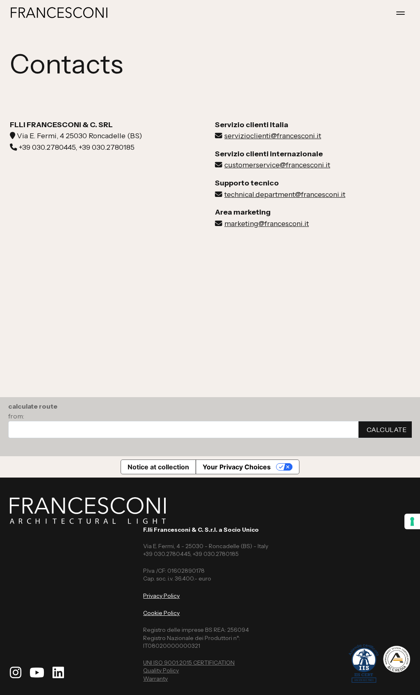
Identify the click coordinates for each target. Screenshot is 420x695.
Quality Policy (161, 670)
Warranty (155, 678)
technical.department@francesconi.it (284, 194)
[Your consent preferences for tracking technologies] (412, 521)
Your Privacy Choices (237, 467)
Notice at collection (158, 467)
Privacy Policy (161, 595)
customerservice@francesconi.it (277, 164)
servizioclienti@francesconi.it (272, 135)
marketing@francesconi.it (266, 223)
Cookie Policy (161, 613)
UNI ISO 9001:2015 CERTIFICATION (189, 662)
